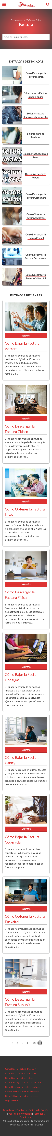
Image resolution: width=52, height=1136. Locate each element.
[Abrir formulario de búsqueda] (48, 4)
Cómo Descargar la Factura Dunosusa (23, 1082)
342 (34, 1043)
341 (29, 1043)
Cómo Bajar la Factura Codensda (22, 839)
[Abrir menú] (4, 4)
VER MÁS (26, 335)
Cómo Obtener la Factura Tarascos (21, 1096)
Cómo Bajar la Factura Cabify (22, 760)
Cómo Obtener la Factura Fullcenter (22, 1091)
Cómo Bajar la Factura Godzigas (22, 677)
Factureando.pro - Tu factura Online (26, 20)
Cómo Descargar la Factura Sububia (20, 1002)
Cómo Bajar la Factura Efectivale (20, 1073)
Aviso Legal (9, 1110)
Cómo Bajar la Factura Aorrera (22, 346)
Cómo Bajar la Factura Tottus (19, 1078)
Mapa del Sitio (11, 1100)
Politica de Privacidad (20, 1113)
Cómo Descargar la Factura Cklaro (20, 429)
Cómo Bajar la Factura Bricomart (20, 1069)
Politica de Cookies (39, 1110)
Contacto (22, 1110)
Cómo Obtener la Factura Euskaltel (25, 919)
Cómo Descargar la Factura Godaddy (22, 1087)
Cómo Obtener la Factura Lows (25, 512)
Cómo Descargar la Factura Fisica (20, 595)
